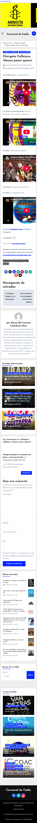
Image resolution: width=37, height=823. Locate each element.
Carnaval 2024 (25, 52)
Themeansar (18, 805)
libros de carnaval (12, 727)
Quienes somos (18, 809)
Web (4, 541)
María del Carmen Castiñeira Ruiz (20, 65)
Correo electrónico (10, 532)
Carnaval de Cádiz (18, 34)
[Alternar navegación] (2, 33)
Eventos (19, 724)
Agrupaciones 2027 (12, 706)
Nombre (6, 523)
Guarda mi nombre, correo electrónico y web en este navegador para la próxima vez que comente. (18, 555)
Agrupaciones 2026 (22, 745)
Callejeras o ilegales (10, 52)
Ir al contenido (5, 1)
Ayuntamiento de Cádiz (14, 748)
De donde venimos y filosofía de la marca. (18, 814)
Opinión (23, 727)
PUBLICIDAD (27, 819)
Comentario (7, 494)
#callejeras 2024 (28, 68)
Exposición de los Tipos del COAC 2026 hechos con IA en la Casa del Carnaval (15, 619)
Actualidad (10, 724)
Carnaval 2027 (26, 373)
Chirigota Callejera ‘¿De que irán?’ (18, 377)
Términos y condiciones (13, 819)
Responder (26, 473)
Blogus (28, 803)
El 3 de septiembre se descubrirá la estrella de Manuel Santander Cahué (14, 651)
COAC (23, 706)
